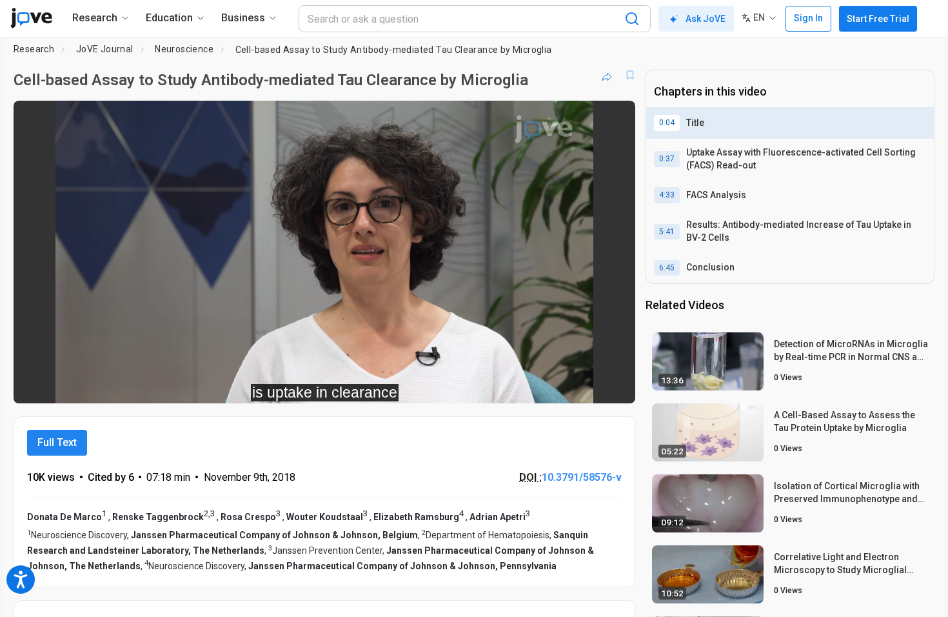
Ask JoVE (706, 19)
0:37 (667, 158)
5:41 (667, 231)
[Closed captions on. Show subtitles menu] (585, 385)
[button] (614, 118)
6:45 (667, 267)
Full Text (57, 442)
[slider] (253, 385)
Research (34, 49)
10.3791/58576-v (582, 477)
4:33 (667, 194)
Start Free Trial (878, 19)
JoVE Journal (104, 49)
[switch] (484, 384)
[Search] (632, 19)
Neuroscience (184, 49)
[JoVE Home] (31, 18)
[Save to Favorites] (630, 75)
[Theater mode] (614, 385)
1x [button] (558, 385)
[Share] (607, 75)
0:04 (667, 122)
